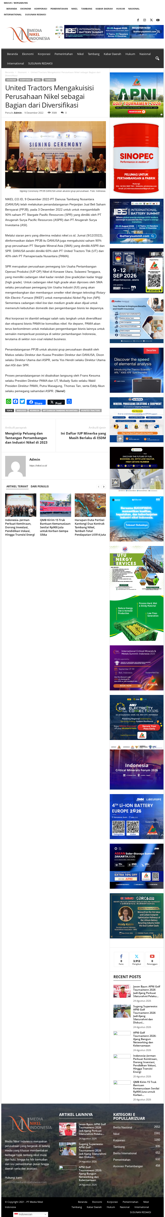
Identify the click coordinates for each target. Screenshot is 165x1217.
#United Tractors (90, 410)
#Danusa (34, 410)
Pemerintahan (59, 8)
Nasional (134, 8)
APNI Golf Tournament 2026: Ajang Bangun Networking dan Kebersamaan (144, 1039)
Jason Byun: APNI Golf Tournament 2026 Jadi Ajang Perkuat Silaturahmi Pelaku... (146, 991)
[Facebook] (138, 20)
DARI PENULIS (40, 486)
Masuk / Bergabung (16, 2)
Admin (18, 112)
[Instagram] (144, 20)
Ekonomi (25, 8)
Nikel (74, 8)
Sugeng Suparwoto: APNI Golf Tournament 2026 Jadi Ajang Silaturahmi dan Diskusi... (145, 1014)
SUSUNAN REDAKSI (35, 14)
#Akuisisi (21, 410)
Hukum (120, 8)
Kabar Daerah (104, 8)
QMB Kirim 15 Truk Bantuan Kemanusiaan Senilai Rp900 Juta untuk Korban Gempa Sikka (55, 527)
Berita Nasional (122, 1127)
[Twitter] (151, 20)
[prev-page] (98, 486)
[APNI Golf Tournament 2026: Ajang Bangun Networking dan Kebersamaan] (122, 1037)
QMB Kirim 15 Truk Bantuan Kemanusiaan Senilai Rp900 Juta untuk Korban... (146, 1088)
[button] (109, 32)
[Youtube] (157, 20)
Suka (121, 955)
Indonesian (25, 1214)
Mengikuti (137, 955)
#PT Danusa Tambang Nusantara (60, 410)
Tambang (86, 8)
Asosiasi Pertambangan (128, 1166)
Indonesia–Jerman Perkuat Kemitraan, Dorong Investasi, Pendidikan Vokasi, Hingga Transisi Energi (20, 527)
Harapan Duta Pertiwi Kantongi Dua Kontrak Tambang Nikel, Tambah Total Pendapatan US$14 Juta (90, 527)
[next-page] (104, 486)
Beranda (11, 8)
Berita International (125, 1153)
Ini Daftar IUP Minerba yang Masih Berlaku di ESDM (83, 435)
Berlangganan (152, 957)
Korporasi (40, 8)
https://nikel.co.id (38, 465)
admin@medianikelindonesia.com (26, 1182)
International (13, 14)
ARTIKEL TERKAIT (17, 486)
